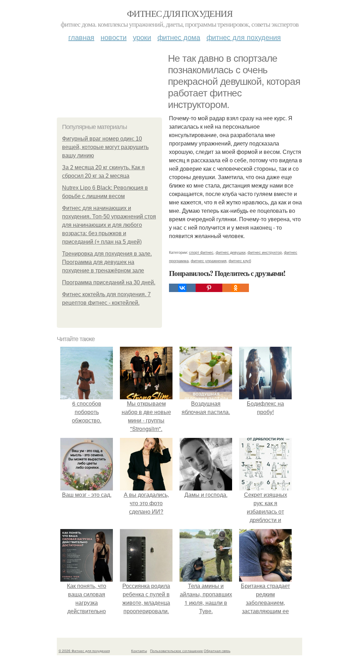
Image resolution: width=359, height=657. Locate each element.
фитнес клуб (240, 260)
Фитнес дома (178, 37)
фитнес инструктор (265, 252)
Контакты (139, 650)
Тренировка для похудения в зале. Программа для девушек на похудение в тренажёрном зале (107, 262)
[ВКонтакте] (182, 288)
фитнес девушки (230, 252)
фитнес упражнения (208, 260)
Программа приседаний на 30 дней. (108, 282)
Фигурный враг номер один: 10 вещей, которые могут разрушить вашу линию (105, 147)
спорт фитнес (201, 252)
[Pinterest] (209, 288)
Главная (81, 37)
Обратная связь (217, 650)
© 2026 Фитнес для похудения (84, 650)
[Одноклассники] (235, 288)
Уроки (142, 37)
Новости (114, 37)
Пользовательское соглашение (176, 650)
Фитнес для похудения (179, 13)
